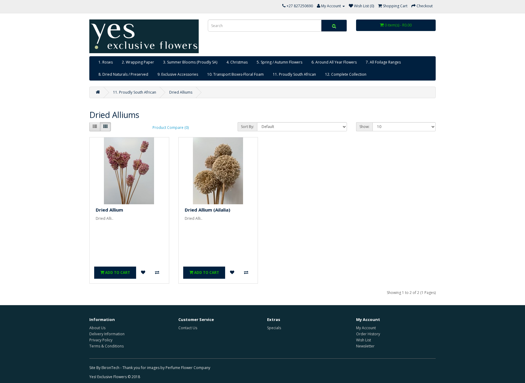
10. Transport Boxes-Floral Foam (235, 74)
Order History (368, 333)
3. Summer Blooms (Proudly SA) (190, 62)
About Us (97, 327)
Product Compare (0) (171, 127)
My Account (366, 327)
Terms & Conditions (106, 346)
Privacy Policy (100, 340)
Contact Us (187, 327)
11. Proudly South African (294, 74)
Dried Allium (109, 210)
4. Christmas (237, 62)
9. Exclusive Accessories (177, 74)
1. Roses (105, 62)
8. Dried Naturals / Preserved (123, 74)
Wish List (363, 340)
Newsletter (365, 346)
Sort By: (247, 126)
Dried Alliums (180, 92)
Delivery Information (107, 333)
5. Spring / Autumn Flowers (279, 62)
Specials (274, 327)
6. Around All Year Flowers (334, 62)
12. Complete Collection (345, 74)
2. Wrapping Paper (138, 62)
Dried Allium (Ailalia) (207, 210)
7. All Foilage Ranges (383, 62)
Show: (364, 126)
